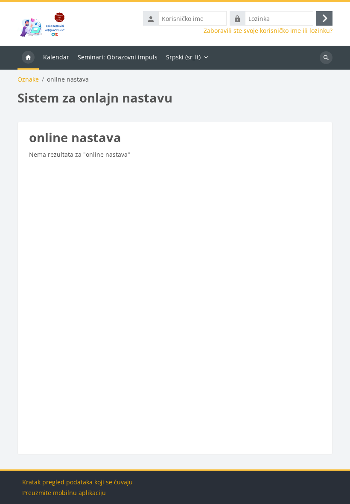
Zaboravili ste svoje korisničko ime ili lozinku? (268, 31)
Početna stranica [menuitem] (28, 58)
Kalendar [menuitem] (56, 57)
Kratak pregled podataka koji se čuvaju (77, 482)
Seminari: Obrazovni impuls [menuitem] (118, 57)
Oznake (28, 79)
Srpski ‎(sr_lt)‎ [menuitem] (183, 57)
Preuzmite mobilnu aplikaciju (64, 493)
